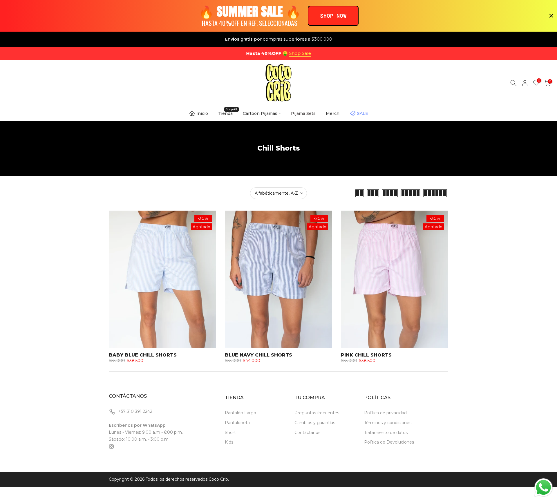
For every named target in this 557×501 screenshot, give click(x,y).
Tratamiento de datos (386, 432)
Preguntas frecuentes (316, 412)
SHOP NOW (303, 53)
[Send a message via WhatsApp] (543, 487)
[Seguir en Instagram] (111, 446)
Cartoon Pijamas (260, 113)
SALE (362, 113)
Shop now (333, 15)
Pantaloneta (237, 422)
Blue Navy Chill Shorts (258, 355)
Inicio (202, 113)
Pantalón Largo (240, 412)
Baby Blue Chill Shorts (143, 355)
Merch (332, 113)
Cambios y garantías (314, 422)
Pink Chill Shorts (366, 355)
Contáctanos (307, 432)
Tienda (227, 113)
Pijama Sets (303, 113)
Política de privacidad (385, 412)
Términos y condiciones (387, 422)
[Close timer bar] (551, 15)
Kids (229, 442)
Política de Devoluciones (389, 442)
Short (230, 432)
